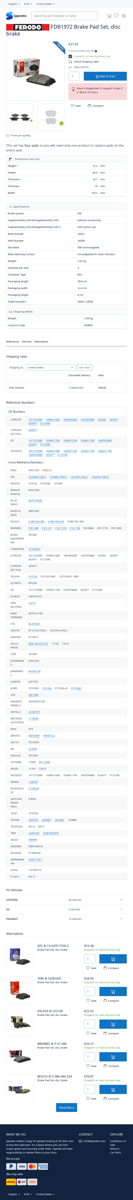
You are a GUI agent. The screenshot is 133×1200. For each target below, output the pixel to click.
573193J (46, 688)
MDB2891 (34, 735)
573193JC (76, 688)
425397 (114, 419)
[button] (14, 4)
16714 (32, 603)
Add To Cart (107, 76)
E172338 (45, 423)
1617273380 (35, 419)
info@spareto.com (94, 1141)
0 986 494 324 (56, 521)
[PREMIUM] (35, 71)
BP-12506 (44, 762)
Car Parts (115, 1152)
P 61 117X (61, 528)
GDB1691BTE (51, 833)
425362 (102, 419)
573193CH (34, 549)
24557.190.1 (35, 859)
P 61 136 (75, 528)
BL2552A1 (34, 623)
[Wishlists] (116, 15)
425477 (33, 423)
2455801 (46, 820)
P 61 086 (33, 528)
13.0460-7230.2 (37, 477)
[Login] (123, 15)
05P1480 (33, 694)
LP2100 (33, 576)
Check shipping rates (86, 61)
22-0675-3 (34, 712)
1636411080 (53, 419)
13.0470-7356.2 (100, 477)
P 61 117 (47, 528)
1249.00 (33, 781)
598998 (33, 839)
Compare (97, 105)
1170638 (33, 718)
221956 (33, 748)
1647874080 (87, 419)
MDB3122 (49, 735)
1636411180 (53, 440)
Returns (114, 1148)
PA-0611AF (35, 671)
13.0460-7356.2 (58, 477)
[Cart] (109, 15)
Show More (66, 1108)
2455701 (33, 820)
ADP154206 (35, 500)
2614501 (60, 820)
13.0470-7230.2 (79, 477)
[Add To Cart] (113, 958)
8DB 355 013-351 (38, 643)
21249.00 (34, 788)
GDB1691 (34, 833)
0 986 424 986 (37, 521)
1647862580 (70, 419)
